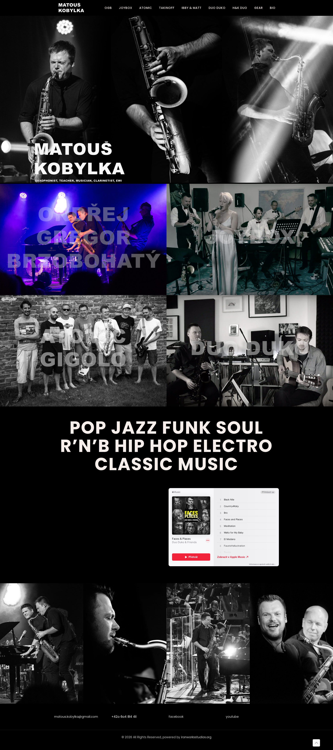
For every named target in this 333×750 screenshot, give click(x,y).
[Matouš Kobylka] (72, 8)
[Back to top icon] (316, 743)
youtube (232, 716)
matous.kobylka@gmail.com (76, 716)
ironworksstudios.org (196, 737)
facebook (176, 716)
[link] (83, 163)
